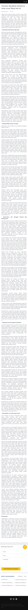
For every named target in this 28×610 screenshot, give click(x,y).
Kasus (25, 576)
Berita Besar (20, 576)
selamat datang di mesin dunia (5, 579)
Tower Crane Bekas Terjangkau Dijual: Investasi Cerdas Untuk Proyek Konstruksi (8, 585)
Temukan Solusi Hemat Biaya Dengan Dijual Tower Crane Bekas (21, 585)
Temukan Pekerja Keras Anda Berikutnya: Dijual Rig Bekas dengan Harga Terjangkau (8, 582)
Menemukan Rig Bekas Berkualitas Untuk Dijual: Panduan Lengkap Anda (21, 582)
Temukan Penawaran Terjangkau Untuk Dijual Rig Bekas (21, 579)
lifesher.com (18, 606)
